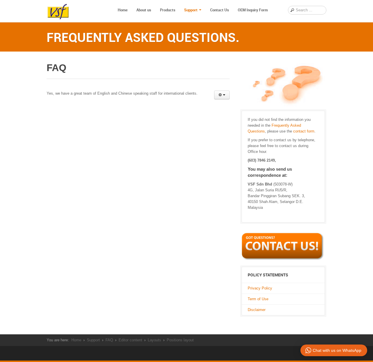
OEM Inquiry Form (253, 10)
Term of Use (258, 299)
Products (167, 10)
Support (191, 10)
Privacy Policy (260, 288)
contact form (303, 131)
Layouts (154, 340)
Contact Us (219, 10)
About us (143, 10)
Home (123, 10)
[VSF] (58, 10)
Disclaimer (256, 310)
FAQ (109, 340)
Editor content (130, 340)
